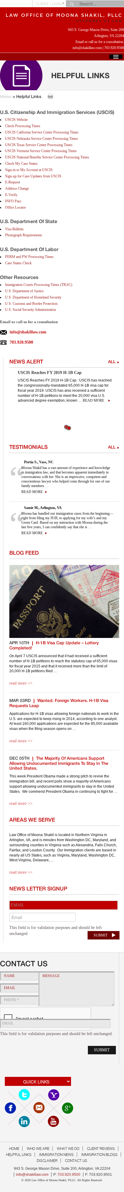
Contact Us (76, 1160)
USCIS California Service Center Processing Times (42, 132)
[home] (62, 16)
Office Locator (15, 207)
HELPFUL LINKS (19, 1154)
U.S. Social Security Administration (30, 310)
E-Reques (12, 182)
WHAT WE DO (68, 1148)
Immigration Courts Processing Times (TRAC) (38, 285)
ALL (112, 362)
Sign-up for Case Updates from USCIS (33, 176)
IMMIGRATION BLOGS (99, 1154)
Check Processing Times (22, 126)
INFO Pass (13, 201)
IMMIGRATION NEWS (56, 1154)
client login (48, 4)
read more (93, 400)
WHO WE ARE (38, 1148)
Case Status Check (18, 263)
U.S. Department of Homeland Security (33, 297)
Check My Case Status (21, 163)
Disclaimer (47, 1160)
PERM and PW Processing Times (29, 257)
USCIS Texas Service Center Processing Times (39, 145)
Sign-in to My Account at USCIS (29, 170)
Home (5, 97)
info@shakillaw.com (87, 48)
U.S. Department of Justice (24, 291)
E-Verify (11, 195)
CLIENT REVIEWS (101, 1148)
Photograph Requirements (23, 235)
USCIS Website (16, 120)
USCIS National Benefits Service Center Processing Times (47, 157)
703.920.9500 (114, 48)
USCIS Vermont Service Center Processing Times (41, 151)
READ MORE (32, 492)
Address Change (17, 188)
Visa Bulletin (14, 229)
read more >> (21, 683)
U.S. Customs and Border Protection (31, 304)
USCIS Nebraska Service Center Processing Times (41, 138)
